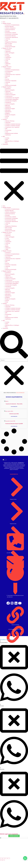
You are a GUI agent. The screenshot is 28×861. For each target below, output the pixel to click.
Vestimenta (8, 135)
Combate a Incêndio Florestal (12, 125)
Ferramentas (8, 130)
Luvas (6, 40)
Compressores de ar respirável (12, 74)
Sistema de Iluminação (10, 85)
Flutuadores (8, 102)
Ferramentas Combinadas (11, 34)
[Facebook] (8, 603)
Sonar (6, 117)
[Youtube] (19, 603)
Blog (6, 142)
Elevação (7, 31)
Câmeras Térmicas (9, 121)
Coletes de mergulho (10, 94)
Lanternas (7, 38)
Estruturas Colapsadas (10, 80)
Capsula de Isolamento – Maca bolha (14, 403)
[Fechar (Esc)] (9, 858)
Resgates (7, 113)
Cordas (7, 54)
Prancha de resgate (10, 108)
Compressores (8, 96)
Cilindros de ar (8, 93)
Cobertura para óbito (14, 413)
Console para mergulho (11, 100)
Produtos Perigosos (11, 392)
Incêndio (5, 119)
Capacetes (7, 51)
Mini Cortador (8, 43)
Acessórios (8, 49)
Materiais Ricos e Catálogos (12, 141)
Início (4, 21)
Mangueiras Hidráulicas (11, 42)
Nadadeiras (8, 107)
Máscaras (7, 105)
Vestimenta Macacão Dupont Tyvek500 (14, 423)
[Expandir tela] (4, 858)
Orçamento (5, 144)
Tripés (6, 65)
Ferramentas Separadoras (11, 37)
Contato (7, 138)
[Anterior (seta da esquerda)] (1, 860)
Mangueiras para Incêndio (11, 133)
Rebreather (8, 110)
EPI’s (6, 77)
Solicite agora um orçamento (9, 834)
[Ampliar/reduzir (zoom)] (1, 858)
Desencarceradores (10, 29)
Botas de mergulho (10, 90)
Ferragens (7, 56)
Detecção (7, 76)
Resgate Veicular (7, 23)
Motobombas (8, 45)
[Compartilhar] (6, 858)
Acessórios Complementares (12, 25)
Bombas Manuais (9, 26)
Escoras (7, 79)
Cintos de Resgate (9, 52)
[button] (14, 175)
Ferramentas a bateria (10, 32)
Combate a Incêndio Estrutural (12, 124)
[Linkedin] (16, 603)
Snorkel (7, 116)
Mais (4, 136)
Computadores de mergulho (12, 97)
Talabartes (7, 63)
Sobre (6, 139)
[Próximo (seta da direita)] (4, 860)
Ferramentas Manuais (10, 35)
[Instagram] (12, 603)
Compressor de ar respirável (12, 127)
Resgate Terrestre (7, 66)
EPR (6, 128)
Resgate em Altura (7, 48)
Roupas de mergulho (10, 114)
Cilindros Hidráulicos (10, 28)
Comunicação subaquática (11, 99)
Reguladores (8, 111)
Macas (6, 62)
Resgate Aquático (7, 87)
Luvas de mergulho (10, 104)
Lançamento (8, 57)
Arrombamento (9, 71)
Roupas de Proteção (10, 46)
